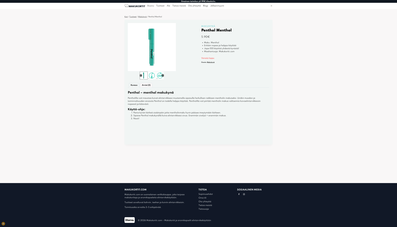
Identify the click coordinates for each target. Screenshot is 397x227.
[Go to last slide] (141, 75)
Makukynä (208, 26)
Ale (168, 6)
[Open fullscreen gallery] (174, 69)
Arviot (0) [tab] (146, 85)
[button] (144, 75)
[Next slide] (163, 75)
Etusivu (150, 6)
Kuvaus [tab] (134, 85)
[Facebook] (239, 194)
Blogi (205, 6)
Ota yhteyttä (194, 6)
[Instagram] (244, 194)
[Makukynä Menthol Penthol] (152, 47)
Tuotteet (160, 6)
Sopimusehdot (205, 194)
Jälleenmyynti (217, 6)
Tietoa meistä (179, 6)
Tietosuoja (203, 209)
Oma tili (202, 198)
